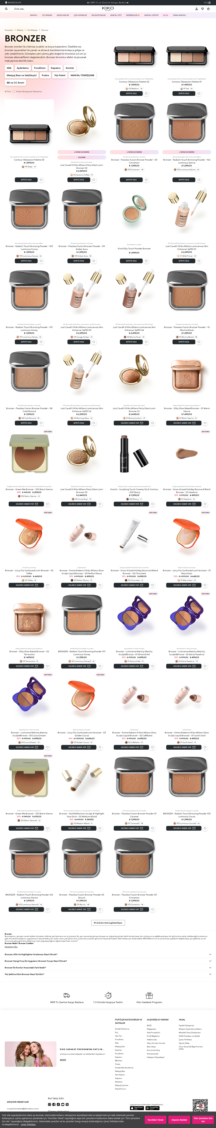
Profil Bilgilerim (153, 1036)
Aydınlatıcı (23, 67)
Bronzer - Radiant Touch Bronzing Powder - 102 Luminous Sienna (186, 161)
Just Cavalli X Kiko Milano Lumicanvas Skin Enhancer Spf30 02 (81, 409)
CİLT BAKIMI (47, 15)
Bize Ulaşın (151, 1047)
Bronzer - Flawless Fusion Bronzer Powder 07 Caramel (134, 815)
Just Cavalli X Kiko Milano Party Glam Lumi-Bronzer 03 (81, 490)
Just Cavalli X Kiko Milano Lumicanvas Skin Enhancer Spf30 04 (134, 328)
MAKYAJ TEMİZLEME (82, 75)
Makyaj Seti (120, 1046)
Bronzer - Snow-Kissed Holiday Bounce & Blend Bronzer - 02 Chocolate (134, 572)
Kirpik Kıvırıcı (120, 1089)
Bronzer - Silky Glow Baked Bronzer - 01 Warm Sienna (187, 409)
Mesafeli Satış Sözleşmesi (190, 1032)
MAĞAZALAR (14, 2)
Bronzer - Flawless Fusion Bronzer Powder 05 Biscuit (81, 896)
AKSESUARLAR (63, 15)
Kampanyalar (153, 1054)
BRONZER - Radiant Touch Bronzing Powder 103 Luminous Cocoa (187, 815)
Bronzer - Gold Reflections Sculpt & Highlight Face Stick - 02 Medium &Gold (81, 815)
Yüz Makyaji (32, 30)
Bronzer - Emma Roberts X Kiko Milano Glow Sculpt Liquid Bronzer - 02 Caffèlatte (134, 734)
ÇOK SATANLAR (80, 15)
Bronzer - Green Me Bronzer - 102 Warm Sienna (29, 489)
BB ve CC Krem (15, 82)
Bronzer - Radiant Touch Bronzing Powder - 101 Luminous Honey (29, 328)
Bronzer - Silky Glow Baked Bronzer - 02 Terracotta (29, 653)
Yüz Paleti (59, 75)
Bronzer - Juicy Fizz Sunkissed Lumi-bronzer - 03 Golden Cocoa (82, 734)
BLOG (165, 15)
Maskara (118, 1082)
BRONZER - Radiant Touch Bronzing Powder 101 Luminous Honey (81, 653)
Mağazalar (151, 1029)
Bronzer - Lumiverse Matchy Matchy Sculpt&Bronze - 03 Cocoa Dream (29, 734)
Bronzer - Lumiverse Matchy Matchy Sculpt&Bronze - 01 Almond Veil (134, 653)
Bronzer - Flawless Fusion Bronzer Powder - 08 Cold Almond (29, 409)
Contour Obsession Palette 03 (29, 159)
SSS (206, 2)
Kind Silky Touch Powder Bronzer (134, 248)
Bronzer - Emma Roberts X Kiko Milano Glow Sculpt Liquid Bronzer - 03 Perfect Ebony (82, 572)
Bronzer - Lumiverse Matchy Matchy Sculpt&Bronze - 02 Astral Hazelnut (187, 653)
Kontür (70, 67)
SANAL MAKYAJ (179, 15)
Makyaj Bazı (120, 1071)
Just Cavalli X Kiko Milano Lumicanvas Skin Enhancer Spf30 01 (186, 247)
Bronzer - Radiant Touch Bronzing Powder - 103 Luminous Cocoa (29, 247)
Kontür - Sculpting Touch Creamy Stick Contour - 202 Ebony (134, 490)
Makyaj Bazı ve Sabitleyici (22, 75)
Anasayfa (9, 30)
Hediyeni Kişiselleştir (156, 1057)
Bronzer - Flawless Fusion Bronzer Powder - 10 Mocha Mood (187, 328)
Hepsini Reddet (179, 1119)
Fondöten (40, 67)
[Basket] (208, 9)
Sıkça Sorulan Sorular (156, 1043)
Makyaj (20, 30)
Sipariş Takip (184, 1043)
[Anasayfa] (108, 8)
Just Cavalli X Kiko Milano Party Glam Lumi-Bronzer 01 (134, 409)
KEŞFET (63, 1060)
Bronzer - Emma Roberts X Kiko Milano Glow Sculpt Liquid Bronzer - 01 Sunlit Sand (187, 734)
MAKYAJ (33, 15)
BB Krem (118, 1061)
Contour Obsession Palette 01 (187, 81)
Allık (9, 67)
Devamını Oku (11, 947)
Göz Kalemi (120, 1075)
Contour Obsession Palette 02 (134, 81)
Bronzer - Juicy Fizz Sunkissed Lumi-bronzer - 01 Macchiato (187, 572)
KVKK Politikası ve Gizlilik (189, 1036)
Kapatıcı (56, 67)
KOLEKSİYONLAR (99, 15)
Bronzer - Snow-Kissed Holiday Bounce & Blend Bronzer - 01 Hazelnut (186, 490)
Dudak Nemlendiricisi (124, 1068)
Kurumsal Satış (153, 1050)
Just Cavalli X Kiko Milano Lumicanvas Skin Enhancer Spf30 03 (81, 328)
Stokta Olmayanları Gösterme (29, 91)
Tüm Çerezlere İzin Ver (203, 1120)
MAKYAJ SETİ (116, 15)
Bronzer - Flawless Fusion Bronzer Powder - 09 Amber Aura (82, 247)
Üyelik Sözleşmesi (186, 1025)
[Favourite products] (202, 9)
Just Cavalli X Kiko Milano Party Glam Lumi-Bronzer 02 (81, 166)
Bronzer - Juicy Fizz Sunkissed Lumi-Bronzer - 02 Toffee (29, 572)
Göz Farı (118, 1036)
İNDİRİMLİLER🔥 (133, 15)
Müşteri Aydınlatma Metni (190, 1029)
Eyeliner (118, 1050)
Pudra (45, 75)
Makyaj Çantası (121, 1085)
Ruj (116, 1032)
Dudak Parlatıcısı (122, 1029)
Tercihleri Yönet (155, 1119)
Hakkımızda (152, 1039)
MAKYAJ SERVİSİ (151, 15)
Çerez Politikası (28, 1124)
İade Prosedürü (153, 1032)
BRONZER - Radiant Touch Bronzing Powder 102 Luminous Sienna (29, 896)
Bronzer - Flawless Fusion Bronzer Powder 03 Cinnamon (134, 896)
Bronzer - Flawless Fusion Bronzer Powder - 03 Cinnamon (134, 161)
